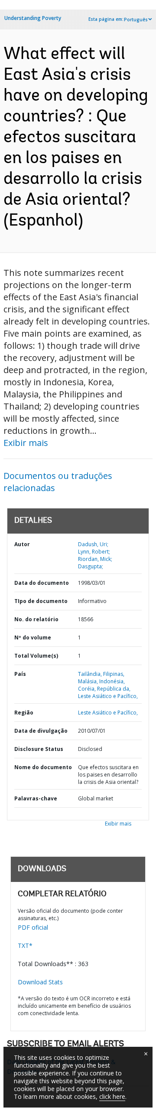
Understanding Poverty (32, 18)
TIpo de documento (41, 601)
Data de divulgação (41, 730)
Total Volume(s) (36, 655)
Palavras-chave (35, 798)
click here (112, 1096)
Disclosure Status (38, 749)
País (20, 674)
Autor (22, 544)
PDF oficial (33, 927)
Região (23, 712)
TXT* (25, 945)
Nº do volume (32, 637)
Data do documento (41, 583)
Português (136, 19)
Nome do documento (43, 767)
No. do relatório (36, 619)
